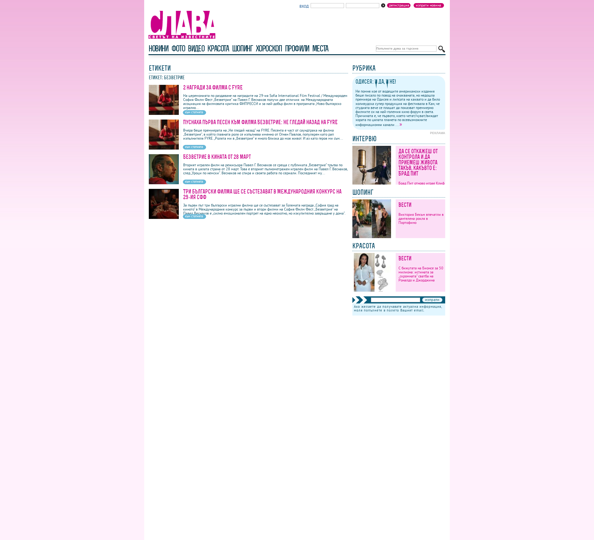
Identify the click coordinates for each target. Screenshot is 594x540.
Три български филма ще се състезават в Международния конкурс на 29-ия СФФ (262, 194)
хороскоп (269, 48)
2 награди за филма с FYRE (213, 87)
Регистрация (399, 5)
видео (196, 48)
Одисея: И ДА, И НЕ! (375, 81)
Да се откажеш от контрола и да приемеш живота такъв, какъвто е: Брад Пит (418, 162)
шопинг (242, 48)
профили (297, 48)
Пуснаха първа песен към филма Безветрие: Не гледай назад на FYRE (260, 122)
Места (320, 48)
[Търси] (441, 49)
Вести (404, 204)
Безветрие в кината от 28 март (217, 156)
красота (218, 48)
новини (158, 48)
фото (178, 48)
